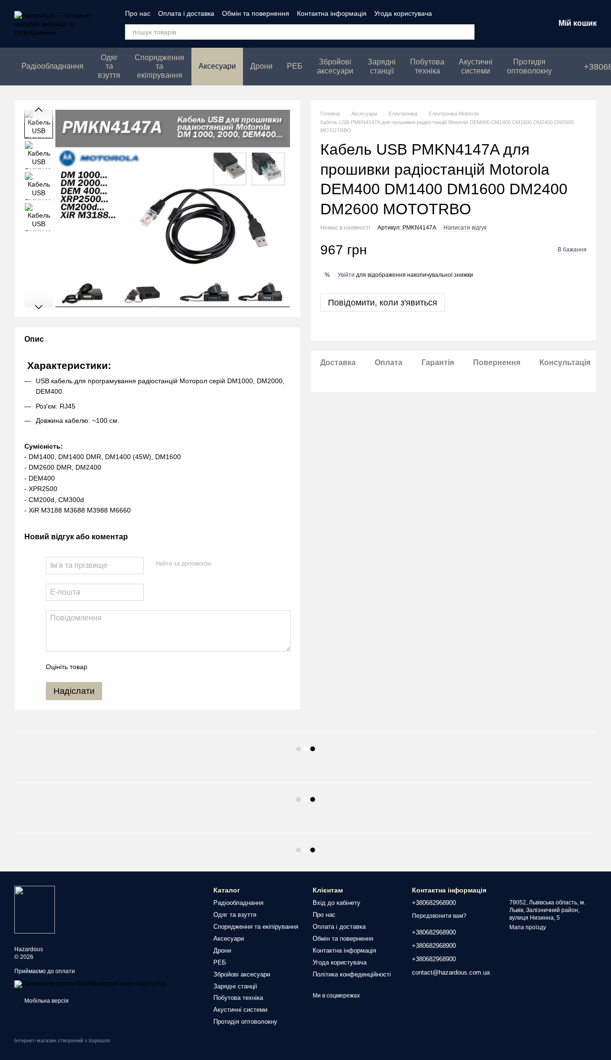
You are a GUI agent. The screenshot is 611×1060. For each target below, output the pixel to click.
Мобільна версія (46, 1000)
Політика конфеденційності (352, 974)
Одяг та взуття (109, 66)
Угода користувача (403, 13)
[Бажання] (497, 23)
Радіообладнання (52, 66)
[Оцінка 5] (164, 666)
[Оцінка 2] (118, 666)
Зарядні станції (382, 66)
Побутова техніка (427, 66)
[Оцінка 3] (133, 666)
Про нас (137, 13)
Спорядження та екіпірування (159, 66)
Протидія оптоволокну (529, 66)
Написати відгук (464, 227)
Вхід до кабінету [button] (336, 902)
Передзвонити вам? (439, 916)
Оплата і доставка (186, 13)
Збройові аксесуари (335, 66)
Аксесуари (217, 66)
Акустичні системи (476, 66)
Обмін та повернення (255, 13)
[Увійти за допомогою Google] (237, 564)
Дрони (261, 66)
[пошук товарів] (466, 32)
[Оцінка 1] (103, 666)
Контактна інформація (332, 13)
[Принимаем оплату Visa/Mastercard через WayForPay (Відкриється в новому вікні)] (90, 983)
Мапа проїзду (527, 927)
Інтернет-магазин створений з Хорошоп (62, 1040)
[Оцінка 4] (149, 666)
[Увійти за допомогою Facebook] (222, 564)
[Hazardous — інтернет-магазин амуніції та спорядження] (34, 909)
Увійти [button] (346, 275)
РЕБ (295, 66)
